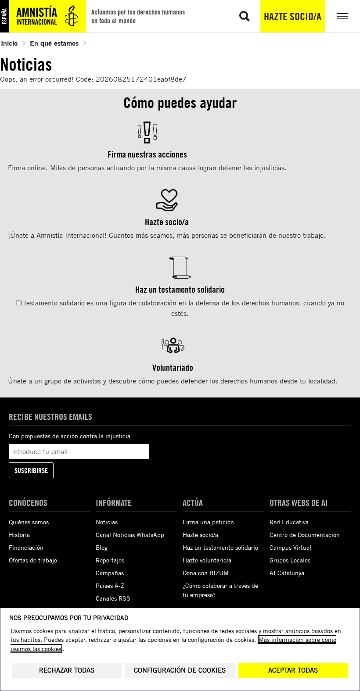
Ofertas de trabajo (33, 560)
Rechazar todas (66, 670)
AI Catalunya (287, 572)
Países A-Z (110, 585)
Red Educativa (289, 522)
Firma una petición (208, 522)
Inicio (9, 42)
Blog (102, 547)
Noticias (107, 522)
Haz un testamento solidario (220, 547)
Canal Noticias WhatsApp (130, 534)
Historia (19, 534)
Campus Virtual (290, 547)
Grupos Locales (290, 560)
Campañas (110, 572)
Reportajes (110, 560)
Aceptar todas (293, 670)
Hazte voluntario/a (207, 560)
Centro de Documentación (305, 534)
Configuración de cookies (180, 670)
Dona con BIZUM (206, 572)
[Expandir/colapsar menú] (342, 16)
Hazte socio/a (292, 16)
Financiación (26, 547)
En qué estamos (54, 42)
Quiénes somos (29, 522)
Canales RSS (113, 598)
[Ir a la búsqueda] (244, 16)
